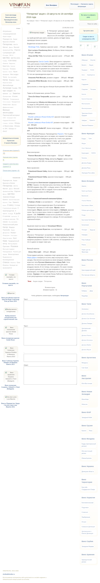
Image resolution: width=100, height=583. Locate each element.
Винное (14, 104)
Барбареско (91, 75)
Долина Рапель (87, 335)
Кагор (5, 80)
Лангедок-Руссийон (88, 173)
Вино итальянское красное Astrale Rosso (10, 339)
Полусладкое (14, 235)
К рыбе (17, 213)
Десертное (6, 233)
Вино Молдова (88, 439)
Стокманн (5, 123)
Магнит (5, 47)
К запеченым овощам (10, 208)
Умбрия (84, 120)
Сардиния (85, 84)
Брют (15, 238)
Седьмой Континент (9, 120)
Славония (85, 512)
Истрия (84, 522)
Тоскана (13, 69)
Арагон (84, 186)
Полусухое (6, 235)
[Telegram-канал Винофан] (82, 48)
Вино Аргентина (89, 358)
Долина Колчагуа (87, 340)
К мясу (10, 205)
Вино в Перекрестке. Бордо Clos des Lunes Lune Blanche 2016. (10, 405)
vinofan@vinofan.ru (9, 574)
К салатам (6, 216)
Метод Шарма (12, 243)
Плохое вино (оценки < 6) (11, 170)
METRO (6, 58)
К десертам (14, 216)
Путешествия (7, 96)
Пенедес (84, 229)
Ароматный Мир (8, 50)
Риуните (61, 134)
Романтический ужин (10, 224)
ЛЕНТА (15, 44)
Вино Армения (88, 555)
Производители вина (10, 20)
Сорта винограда (10, 15)
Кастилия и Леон (87, 205)
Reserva (13, 262)
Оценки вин (10, 140)
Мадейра (85, 296)
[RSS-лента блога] (95, 48)
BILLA (11, 55)
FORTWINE (12, 61)
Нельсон (84, 404)
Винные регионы (10, 17)
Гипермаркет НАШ (11, 117)
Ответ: (26, 365)
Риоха (84, 245)
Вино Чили (86, 304)
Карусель (12, 63)
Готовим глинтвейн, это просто (10, 284)
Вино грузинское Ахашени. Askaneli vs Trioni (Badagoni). (10, 387)
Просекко (6, 246)
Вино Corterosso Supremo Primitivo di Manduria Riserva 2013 (10, 362)
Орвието (16, 202)
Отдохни (17, 50)
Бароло (10, 71)
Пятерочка (48, 281)
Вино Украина (88, 466)
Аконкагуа (85, 309)
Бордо (84, 138)
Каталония (85, 225)
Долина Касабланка (88, 314)
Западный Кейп (87, 417)
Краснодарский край (88, 270)
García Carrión (44, 61)
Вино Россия (87, 260)
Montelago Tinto (33, 47)
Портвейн (6, 230)
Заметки (16, 93)
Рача (90, 430)
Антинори (7, 88)
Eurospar (5, 55)
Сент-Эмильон (86, 148)
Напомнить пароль (87, 4)
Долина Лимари (87, 323)
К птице (17, 205)
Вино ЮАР (86, 412)
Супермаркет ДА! (9, 53)
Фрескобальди (8, 85)
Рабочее (6, 99)
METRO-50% (15, 58)
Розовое (14, 246)
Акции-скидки (38, 281)
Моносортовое (13, 254)
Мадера (12, 80)
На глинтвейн (12, 77)
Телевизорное (14, 99)
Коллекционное (8, 260)
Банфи (14, 88)
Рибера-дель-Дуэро (88, 210)
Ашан (15, 39)
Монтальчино (86, 103)
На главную (30, 20)
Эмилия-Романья (87, 125)
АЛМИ (4, 117)
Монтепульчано (87, 108)
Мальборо (85, 399)
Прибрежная (86, 517)
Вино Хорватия (88, 498)
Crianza (6, 262)
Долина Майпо (86, 345)
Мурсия (92, 230)
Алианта (5, 63)
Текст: (26, 299)
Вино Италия (87, 55)
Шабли (93, 153)
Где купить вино (88, 30)
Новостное (7, 104)
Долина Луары (86, 163)
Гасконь (84, 158)
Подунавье (85, 507)
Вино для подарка (8, 249)
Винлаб (16, 47)
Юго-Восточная (87, 383)
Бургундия (85, 153)
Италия (15, 96)
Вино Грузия (87, 426)
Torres (5, 77)
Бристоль (6, 66)
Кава (5, 241)
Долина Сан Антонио (88, 318)
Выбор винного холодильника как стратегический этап (10, 317)
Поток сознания (7, 101)
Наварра (84, 235)
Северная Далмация (88, 526)
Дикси (11, 47)
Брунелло (5, 71)
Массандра (14, 74)
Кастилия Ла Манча (88, 220)
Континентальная (87, 502)
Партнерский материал (11, 115)
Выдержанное (7, 257)
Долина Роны (86, 168)
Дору (91, 291)
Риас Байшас (86, 240)
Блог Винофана (51, 5)
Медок (84, 143)
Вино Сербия (87, 541)
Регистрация (75, 4)
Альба (92, 70)
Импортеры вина (10, 22)
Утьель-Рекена (86, 200)
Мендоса (85, 363)
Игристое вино (7, 82)
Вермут (13, 233)
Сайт (10, 93)
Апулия (92, 60)
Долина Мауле (86, 349)
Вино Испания (88, 181)
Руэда (83, 215)
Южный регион (87, 458)
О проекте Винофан (10, 143)
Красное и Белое (9, 42)
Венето (84, 65)
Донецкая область (88, 471)
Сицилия (85, 89)
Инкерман (6, 74)
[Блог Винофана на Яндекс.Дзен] (89, 48)
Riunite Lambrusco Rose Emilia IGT (40, 122)
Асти (83, 75)
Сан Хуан (85, 368)
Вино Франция (88, 134)
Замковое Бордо (9, 197)
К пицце (10, 213)
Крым (15, 71)
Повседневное (7, 251)
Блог (37, 20)
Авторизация (82, 6)
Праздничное (16, 102)
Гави (10, 202)
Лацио (91, 65)
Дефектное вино (8, 107)
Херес (18, 80)
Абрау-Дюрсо (32, 257)
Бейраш (84, 291)
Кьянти (5, 199)
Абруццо (85, 60)
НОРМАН (11, 123)
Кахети (84, 430)
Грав (90, 138)
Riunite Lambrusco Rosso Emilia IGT (41, 117)
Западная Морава (88, 546)
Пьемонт (85, 70)
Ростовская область (88, 275)
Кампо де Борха (87, 191)
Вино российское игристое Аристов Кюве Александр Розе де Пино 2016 (10, 299)
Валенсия (85, 196)
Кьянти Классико (14, 199)
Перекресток (7, 39)
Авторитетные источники (11, 138)
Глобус (5, 61)
